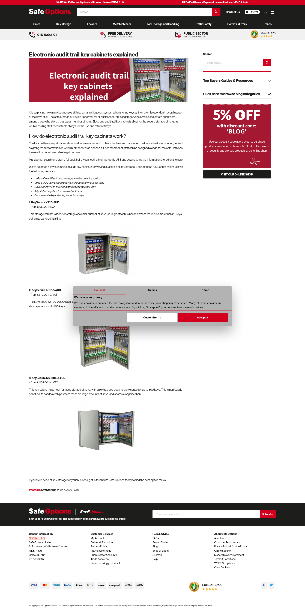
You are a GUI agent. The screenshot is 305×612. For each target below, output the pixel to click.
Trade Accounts (100, 559)
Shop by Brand (160, 550)
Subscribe (267, 514)
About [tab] (205, 289)
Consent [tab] (99, 289)
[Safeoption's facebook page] (264, 585)
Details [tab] (152, 289)
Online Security (222, 550)
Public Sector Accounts (104, 555)
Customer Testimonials (227, 542)
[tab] (237, 81)
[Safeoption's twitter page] (271, 585)
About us (219, 538)
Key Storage (48, 490)
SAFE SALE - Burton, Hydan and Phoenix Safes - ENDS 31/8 (90, 2)
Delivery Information (102, 542)
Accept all (203, 317)
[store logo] (50, 12)
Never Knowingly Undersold (106, 563)
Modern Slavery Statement (229, 555)
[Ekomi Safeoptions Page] (205, 592)
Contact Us (233, 12)
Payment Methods (101, 550)
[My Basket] (272, 12)
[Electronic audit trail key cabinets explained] (110, 80)
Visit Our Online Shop (237, 174)
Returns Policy (99, 546)
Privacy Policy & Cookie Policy (230, 546)
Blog (155, 546)
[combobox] (144, 12)
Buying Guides (160, 542)
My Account (97, 538)
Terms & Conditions (224, 559)
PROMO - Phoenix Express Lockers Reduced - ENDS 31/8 (215, 2)
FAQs (155, 538)
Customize (150, 317)
